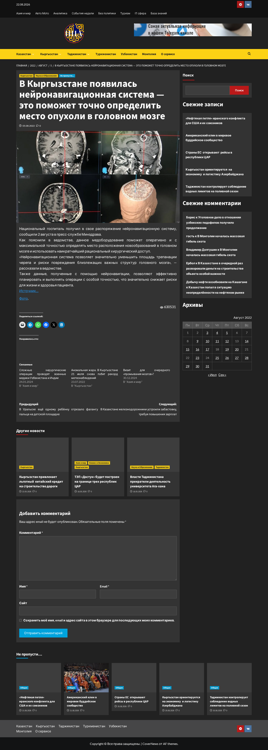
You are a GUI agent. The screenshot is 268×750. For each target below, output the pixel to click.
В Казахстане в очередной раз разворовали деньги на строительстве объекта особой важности (214, 268)
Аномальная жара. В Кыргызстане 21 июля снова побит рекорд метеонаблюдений (94, 374)
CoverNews (150, 743)
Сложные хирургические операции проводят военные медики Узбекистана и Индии (42, 374)
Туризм (125, 13)
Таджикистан (76, 54)
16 (197, 349)
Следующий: (138, 409)
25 (217, 358)
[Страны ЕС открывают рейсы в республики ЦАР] (134, 677)
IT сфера (140, 13)
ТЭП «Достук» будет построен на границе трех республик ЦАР (97, 482)
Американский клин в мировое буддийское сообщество (208, 137)
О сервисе (168, 54)
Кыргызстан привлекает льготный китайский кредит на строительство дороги (41, 482)
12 (227, 341)
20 (237, 349)
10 (207, 341)
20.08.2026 (122, 706)
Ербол (190, 263)
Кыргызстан (49, 54)
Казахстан (23, 54)
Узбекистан (129, 54)
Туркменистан (106, 54)
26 (227, 358)
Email (104, 586)
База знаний (159, 13)
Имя (23, 586)
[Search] (249, 54)
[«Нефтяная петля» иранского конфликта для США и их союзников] (38, 677)
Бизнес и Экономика (99, 462)
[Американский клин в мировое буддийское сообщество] (86, 677)
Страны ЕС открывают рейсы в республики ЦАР (209, 155)
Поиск (188, 75)
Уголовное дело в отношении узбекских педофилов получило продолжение (213, 222)
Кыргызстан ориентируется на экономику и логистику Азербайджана (215, 172)
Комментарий (31, 532)
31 (207, 366)
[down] (33, 54)
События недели (83, 13)
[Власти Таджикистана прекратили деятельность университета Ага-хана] (153, 455)
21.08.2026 (26, 710)
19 (227, 349)
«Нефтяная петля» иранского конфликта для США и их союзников (215, 120)
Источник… (28, 291)
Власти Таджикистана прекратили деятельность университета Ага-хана (150, 482)
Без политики (107, 13)
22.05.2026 (26, 491)
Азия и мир (23, 13)
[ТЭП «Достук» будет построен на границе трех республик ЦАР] (98, 455)
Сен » (222, 375)
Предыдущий (58, 409)
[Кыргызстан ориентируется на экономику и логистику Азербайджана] (181, 677)
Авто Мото (42, 13)
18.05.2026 (82, 491)
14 (246, 341)
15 (187, 349)
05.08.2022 (29, 125)
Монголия (149, 54)
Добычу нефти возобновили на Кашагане (216, 282)
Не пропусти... (67, 75)
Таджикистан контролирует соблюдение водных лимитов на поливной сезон (216, 189)
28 (246, 358)
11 (217, 341)
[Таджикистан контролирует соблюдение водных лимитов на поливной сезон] (229, 677)
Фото (23, 298)
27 (237, 358)
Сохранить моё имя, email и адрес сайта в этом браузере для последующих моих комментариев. (99, 620)
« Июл (212, 375)
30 (197, 366)
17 (207, 349)
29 (187, 366)
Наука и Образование (46, 75)
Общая (23, 687)
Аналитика (60, 13)
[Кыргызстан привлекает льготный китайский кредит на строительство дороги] (42, 455)
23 (197, 358)
